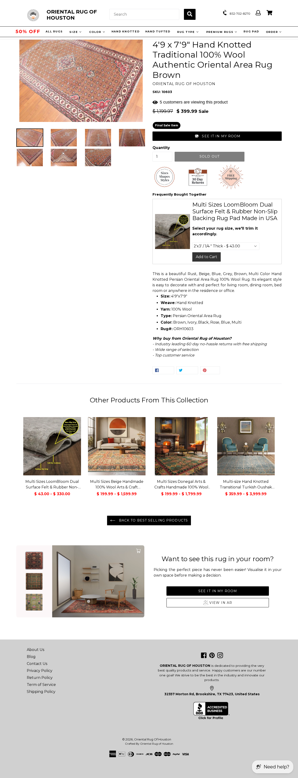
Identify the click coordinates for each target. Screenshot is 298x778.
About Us (35, 649)
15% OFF (28, 31)
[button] (217, 136)
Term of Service (41, 684)
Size (73, 32)
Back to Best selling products (153, 520)
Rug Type (185, 32)
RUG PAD (250, 31)
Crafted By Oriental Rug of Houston (149, 743)
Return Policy (40, 677)
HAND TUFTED (157, 31)
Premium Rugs (220, 32)
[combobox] (144, 14)
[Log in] (258, 13)
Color (95, 32)
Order (271, 32)
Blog (31, 656)
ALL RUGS (53, 31)
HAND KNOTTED (125, 31)
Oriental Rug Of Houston (152, 739)
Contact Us (37, 663)
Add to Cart (206, 257)
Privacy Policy (39, 670)
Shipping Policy (41, 691)
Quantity (161, 147)
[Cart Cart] (269, 13)
